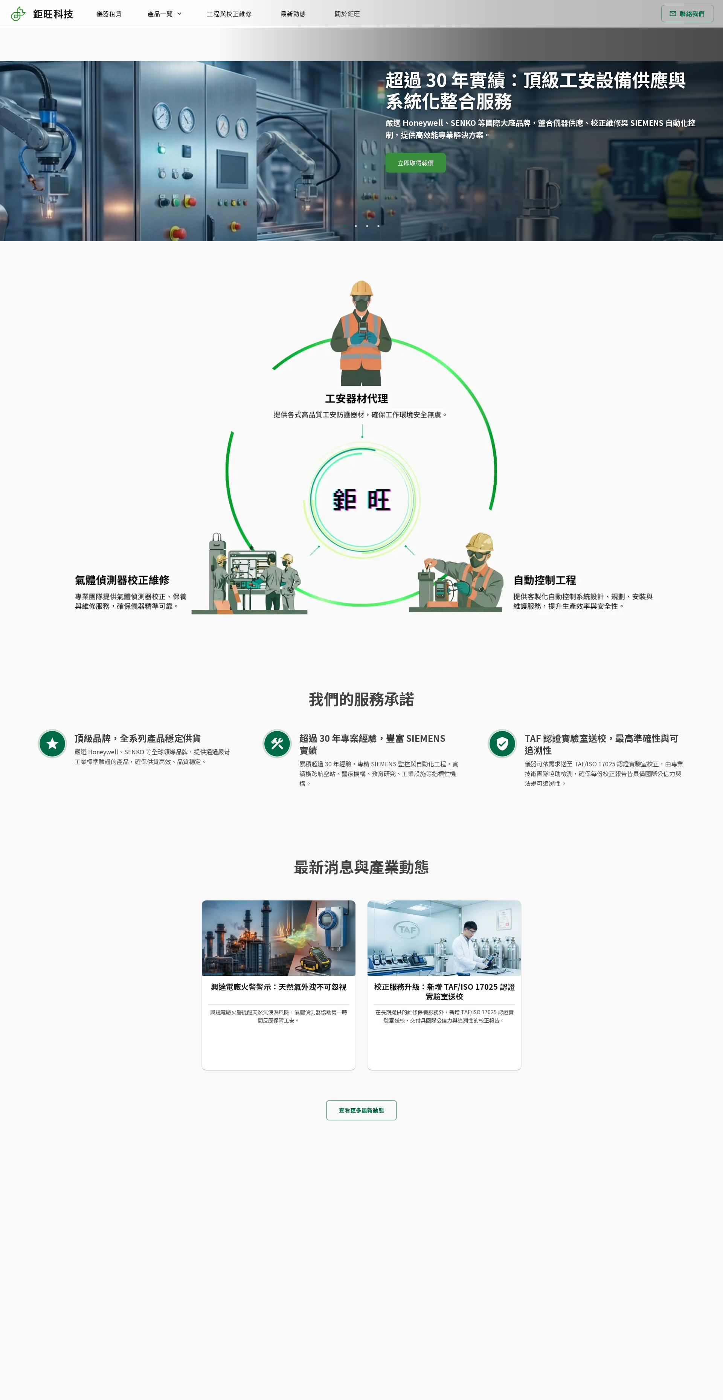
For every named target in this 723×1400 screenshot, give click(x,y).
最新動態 (293, 13)
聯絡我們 (692, 13)
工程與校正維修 (229, 13)
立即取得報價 (416, 162)
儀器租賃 (109, 13)
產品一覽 (160, 13)
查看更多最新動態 (361, 1110)
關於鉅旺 (347, 13)
